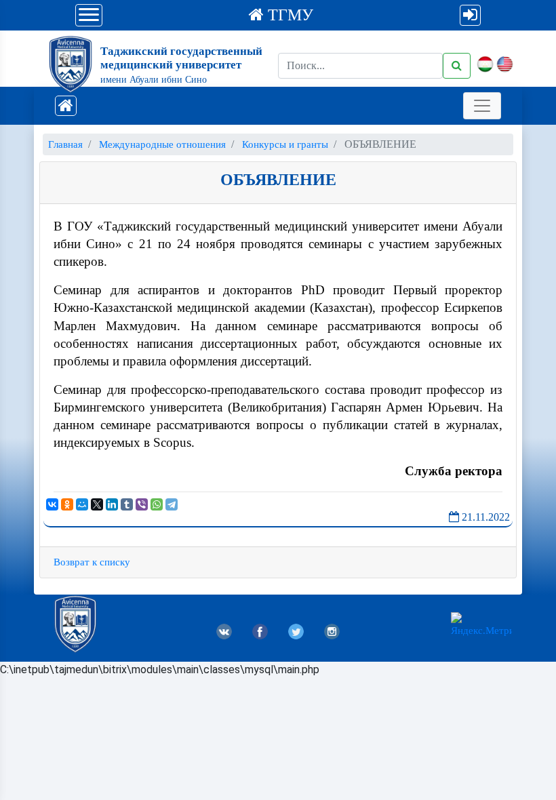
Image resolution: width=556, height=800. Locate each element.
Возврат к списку (92, 562)
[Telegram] (171, 504)
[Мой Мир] (82, 504)
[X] (97, 504)
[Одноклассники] (67, 504)
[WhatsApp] (157, 504)
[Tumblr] (127, 504)
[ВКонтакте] (52, 504)
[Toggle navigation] (482, 105)
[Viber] (142, 504)
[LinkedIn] (112, 504)
